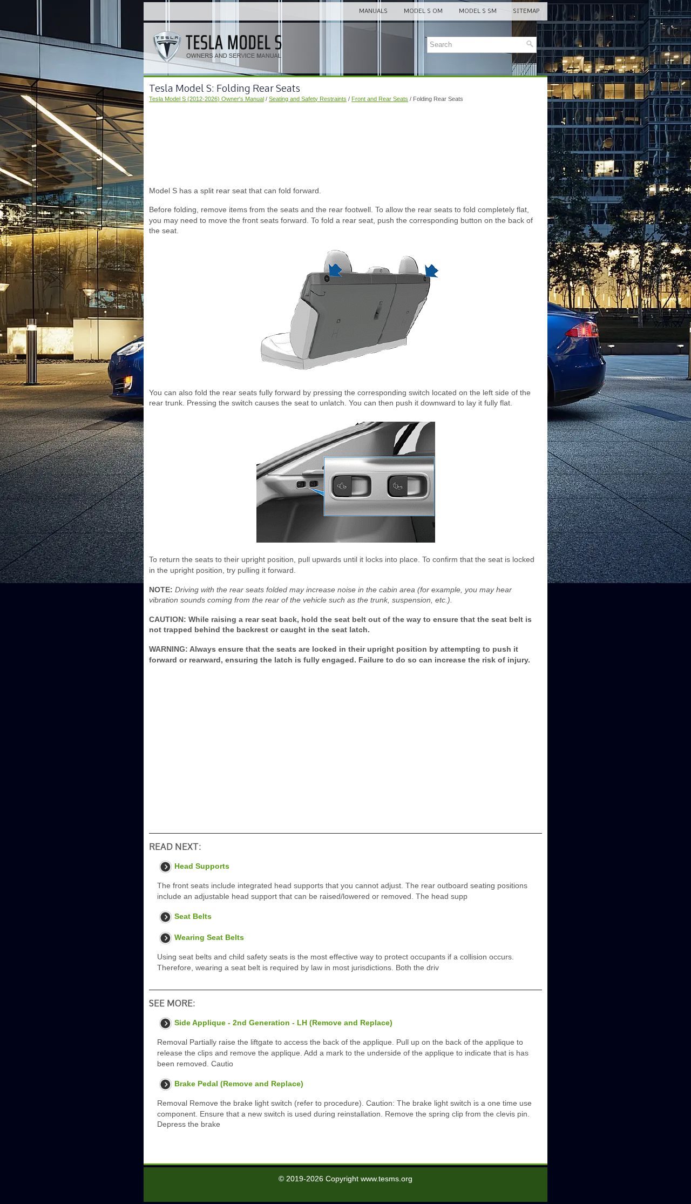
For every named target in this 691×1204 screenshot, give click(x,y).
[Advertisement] (345, 144)
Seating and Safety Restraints (308, 99)
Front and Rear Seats (379, 99)
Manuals (373, 11)
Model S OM (423, 11)
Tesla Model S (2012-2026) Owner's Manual (206, 99)
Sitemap (526, 11)
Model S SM (478, 11)
